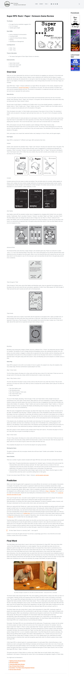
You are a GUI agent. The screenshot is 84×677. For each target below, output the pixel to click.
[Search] (79, 3)
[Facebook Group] (53, 3)
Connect (41, 3)
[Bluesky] (55, 3)
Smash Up (10, 516)
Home (36, 3)
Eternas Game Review (15, 669)
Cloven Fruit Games (24, 87)
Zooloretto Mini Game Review (17, 664)
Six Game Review (13, 662)
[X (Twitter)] (57, 3)
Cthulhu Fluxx (26, 513)
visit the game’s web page (42, 475)
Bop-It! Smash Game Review (16, 666)
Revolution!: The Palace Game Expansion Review (21, 667)
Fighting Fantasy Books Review (17, 661)
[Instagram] (51, 3)
